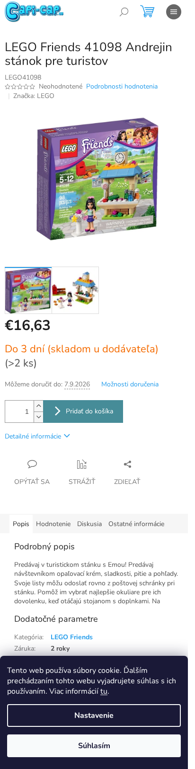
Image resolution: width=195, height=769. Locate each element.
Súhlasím (94, 746)
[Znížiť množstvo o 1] (38, 416)
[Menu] (173, 11)
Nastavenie (94, 715)
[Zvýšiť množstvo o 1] (38, 406)
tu (103, 691)
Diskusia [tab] (89, 523)
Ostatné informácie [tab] (136, 523)
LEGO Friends (72, 637)
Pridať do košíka (89, 411)
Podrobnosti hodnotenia (122, 86)
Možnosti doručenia (130, 384)
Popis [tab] (21, 523)
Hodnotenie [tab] (53, 523)
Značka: (33, 95)
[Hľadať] (124, 11)
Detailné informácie (33, 436)
